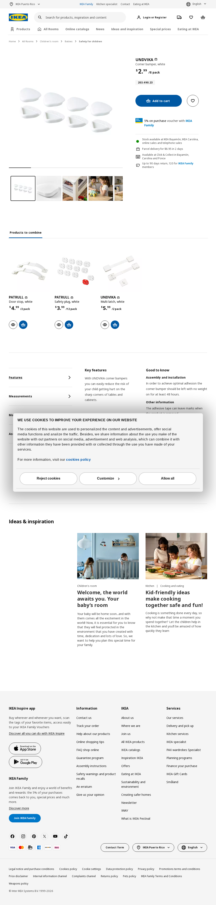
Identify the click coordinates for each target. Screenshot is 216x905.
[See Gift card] (30, 847)
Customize (105, 478)
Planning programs (179, 758)
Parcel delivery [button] (151, 149)
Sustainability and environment (133, 784)
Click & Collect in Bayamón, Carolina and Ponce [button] (165, 156)
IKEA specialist (176, 742)
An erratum (84, 787)
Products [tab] (23, 29)
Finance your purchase (181, 766)
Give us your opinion (90, 795)
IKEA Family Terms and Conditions (161, 876)
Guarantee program (90, 758)
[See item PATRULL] (29, 271)
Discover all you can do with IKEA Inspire (37, 733)
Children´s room (49, 41)
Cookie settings (91, 869)
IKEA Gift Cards (176, 774)
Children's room (87, 586)
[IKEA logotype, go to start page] (18, 17)
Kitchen (150, 586)
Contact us (84, 718)
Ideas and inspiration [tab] (127, 29)
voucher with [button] (168, 123)
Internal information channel (50, 876)
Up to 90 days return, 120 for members (167, 165)
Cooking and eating (172, 586)
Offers (125, 766)
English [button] (197, 4)
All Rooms (28, 41)
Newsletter (129, 803)
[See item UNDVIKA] (121, 271)
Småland (172, 782)
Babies (69, 41)
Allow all (167, 478)
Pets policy (129, 876)
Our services (174, 718)
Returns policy (109, 876)
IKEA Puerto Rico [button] (25, 4)
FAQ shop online (87, 750)
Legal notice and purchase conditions (31, 869)
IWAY (124, 810)
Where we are (130, 726)
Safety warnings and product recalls (96, 776)
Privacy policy (146, 869)
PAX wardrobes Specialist (183, 750)
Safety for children (90, 41)
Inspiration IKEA (132, 758)
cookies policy (78, 460)
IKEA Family (86, 4)
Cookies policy (68, 869)
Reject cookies (48, 478)
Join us (126, 734)
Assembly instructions (91, 766)
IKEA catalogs (130, 750)
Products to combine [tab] (26, 232)
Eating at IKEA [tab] (188, 29)
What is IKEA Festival (135, 818)
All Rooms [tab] (51, 29)
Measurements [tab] (20, 396)
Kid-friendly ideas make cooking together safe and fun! (174, 598)
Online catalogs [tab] (77, 29)
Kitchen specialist (106, 4)
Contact (125, 4)
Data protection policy (119, 869)
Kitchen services (177, 734)
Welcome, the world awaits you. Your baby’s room (102, 598)
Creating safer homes (136, 795)
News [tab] (100, 29)
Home (12, 41)
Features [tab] (15, 377)
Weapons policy (18, 883)
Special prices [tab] (160, 29)
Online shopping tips (90, 742)
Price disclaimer (18, 876)
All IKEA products (133, 742)
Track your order (87, 726)
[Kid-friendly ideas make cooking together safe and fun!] (176, 556)
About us (127, 718)
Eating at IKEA (141, 4)
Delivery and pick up (180, 726)
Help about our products (93, 734)
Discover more (19, 808)
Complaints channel (84, 876)
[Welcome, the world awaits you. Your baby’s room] (108, 556)
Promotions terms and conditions (179, 869)
